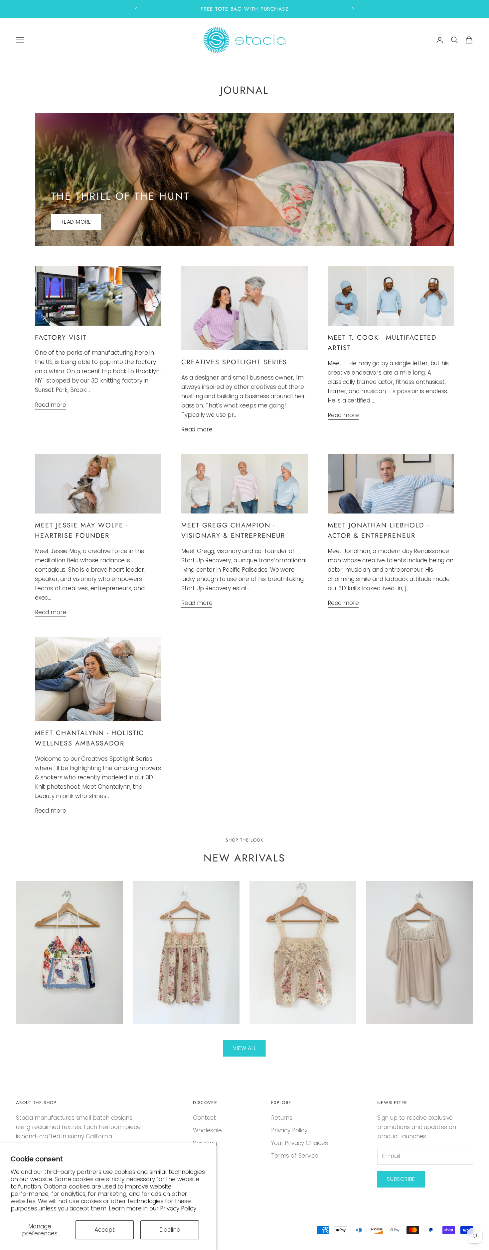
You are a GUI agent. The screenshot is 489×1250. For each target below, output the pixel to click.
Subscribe (401, 1179)
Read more (76, 222)
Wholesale (207, 1130)
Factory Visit (60, 337)
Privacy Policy (178, 1208)
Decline (169, 1230)
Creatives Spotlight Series (234, 362)
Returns (281, 1118)
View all (244, 1048)
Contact (204, 1118)
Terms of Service (294, 1156)
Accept (104, 1230)
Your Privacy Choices (299, 1143)
